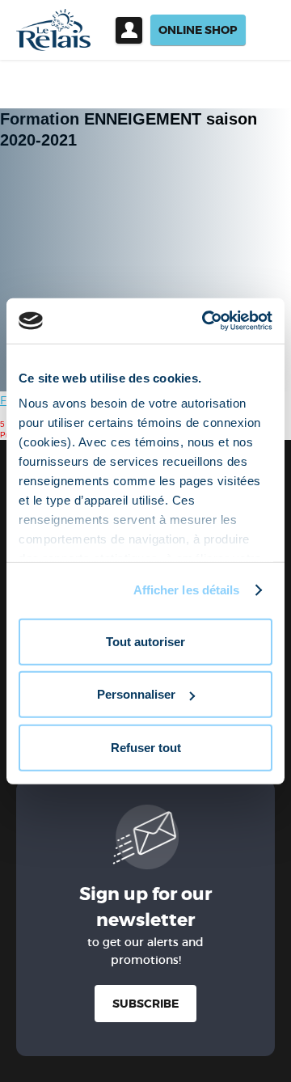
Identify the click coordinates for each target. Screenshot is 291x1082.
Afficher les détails (186, 590)
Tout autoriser (145, 641)
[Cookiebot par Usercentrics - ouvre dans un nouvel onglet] (205, 321)
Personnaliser (136, 694)
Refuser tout (146, 747)
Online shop (198, 30)
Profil (129, 30)
